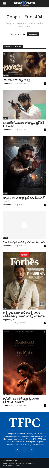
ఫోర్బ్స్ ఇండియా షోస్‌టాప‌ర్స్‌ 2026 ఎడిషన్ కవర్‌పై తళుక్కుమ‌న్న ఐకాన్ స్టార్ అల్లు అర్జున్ (24, 316)
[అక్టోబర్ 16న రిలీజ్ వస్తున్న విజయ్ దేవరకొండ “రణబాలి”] (24, 362)
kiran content (8, 83)
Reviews (6, 75)
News (5, 118)
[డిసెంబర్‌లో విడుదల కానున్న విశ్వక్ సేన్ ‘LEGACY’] (24, 104)
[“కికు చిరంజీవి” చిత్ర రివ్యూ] (24, 64)
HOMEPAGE (33, 34)
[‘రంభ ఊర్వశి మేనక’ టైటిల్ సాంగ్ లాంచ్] (24, 225)
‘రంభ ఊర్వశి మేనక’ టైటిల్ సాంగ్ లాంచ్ (24, 242)
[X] (31, 449)
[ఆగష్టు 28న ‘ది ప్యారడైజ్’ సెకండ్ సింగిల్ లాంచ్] (24, 165)
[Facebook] (17, 449)
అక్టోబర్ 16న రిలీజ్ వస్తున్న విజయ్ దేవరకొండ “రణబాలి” (21, 400)
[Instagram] (24, 449)
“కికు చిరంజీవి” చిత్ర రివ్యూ (16, 80)
